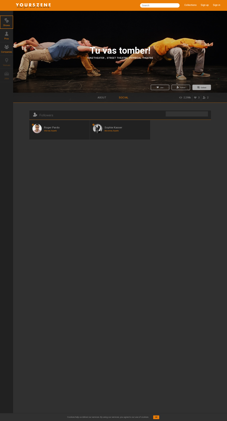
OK (156, 417)
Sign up (205, 5)
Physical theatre (141, 58)
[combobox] (160, 5)
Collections (190, 5)
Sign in (216, 5)
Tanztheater (96, 58)
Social (124, 97)
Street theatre (117, 58)
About (102, 97)
